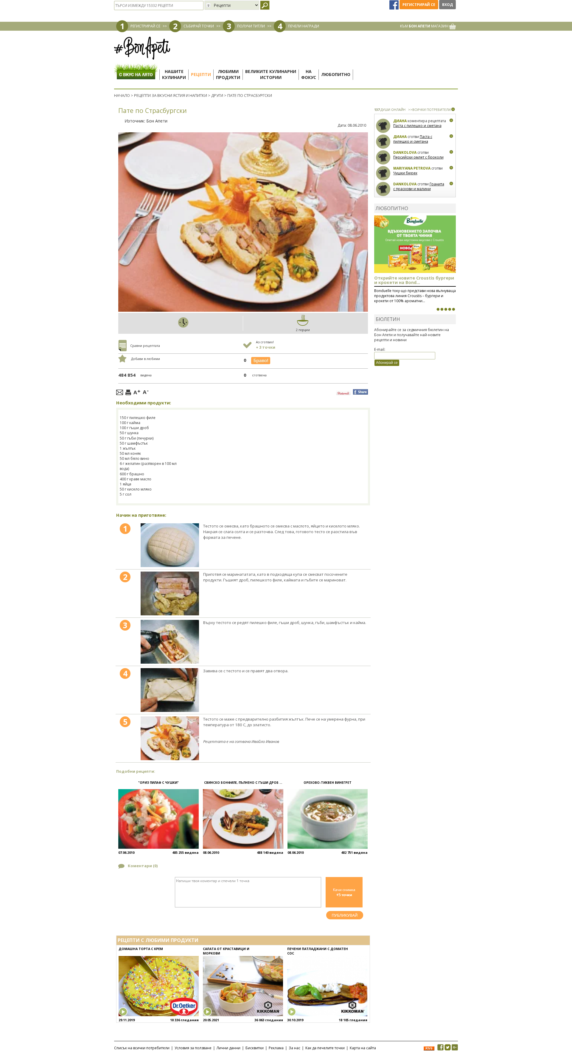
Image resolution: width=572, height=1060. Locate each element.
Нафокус (308, 74)
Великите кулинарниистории (270, 74)
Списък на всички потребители (142, 1047)
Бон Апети (156, 121)
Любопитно (335, 74)
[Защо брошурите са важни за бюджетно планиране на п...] (453, 309)
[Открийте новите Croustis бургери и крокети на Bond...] (441, 309)
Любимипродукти (228, 74)
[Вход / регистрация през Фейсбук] (394, 4)
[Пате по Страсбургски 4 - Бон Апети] (170, 690)
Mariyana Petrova (411, 168)
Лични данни (228, 1047)
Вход (447, 4)
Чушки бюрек (405, 173)
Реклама (276, 1047)
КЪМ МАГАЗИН (424, 26)
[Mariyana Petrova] (383, 173)
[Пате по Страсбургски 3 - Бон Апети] (170, 642)
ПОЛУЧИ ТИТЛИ (251, 26)
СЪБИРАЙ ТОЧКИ (199, 26)
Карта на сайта (363, 1047)
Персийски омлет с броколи (418, 157)
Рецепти (201, 74)
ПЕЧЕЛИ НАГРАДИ (303, 26)
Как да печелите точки (325, 1047)
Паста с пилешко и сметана (417, 125)
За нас (294, 1047)
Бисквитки (254, 1047)
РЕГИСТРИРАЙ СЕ (145, 26)
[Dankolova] (383, 157)
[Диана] (383, 126)
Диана (400, 120)
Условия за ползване (193, 1047)
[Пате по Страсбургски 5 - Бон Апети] (170, 738)
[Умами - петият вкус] (449, 309)
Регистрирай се (418, 4)
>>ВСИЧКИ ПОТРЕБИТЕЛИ (429, 109)
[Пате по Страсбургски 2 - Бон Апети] (170, 593)
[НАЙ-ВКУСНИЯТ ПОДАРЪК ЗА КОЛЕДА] (445, 309)
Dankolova (404, 152)
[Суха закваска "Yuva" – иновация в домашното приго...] (437, 309)
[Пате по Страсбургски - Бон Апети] (170, 545)
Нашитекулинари (174, 74)
